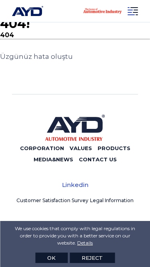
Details (85, 243)
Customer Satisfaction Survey (52, 200)
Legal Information (112, 200)
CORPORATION (42, 148)
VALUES (81, 148)
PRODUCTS (114, 148)
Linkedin (75, 185)
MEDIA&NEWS (53, 159)
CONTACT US (98, 159)
